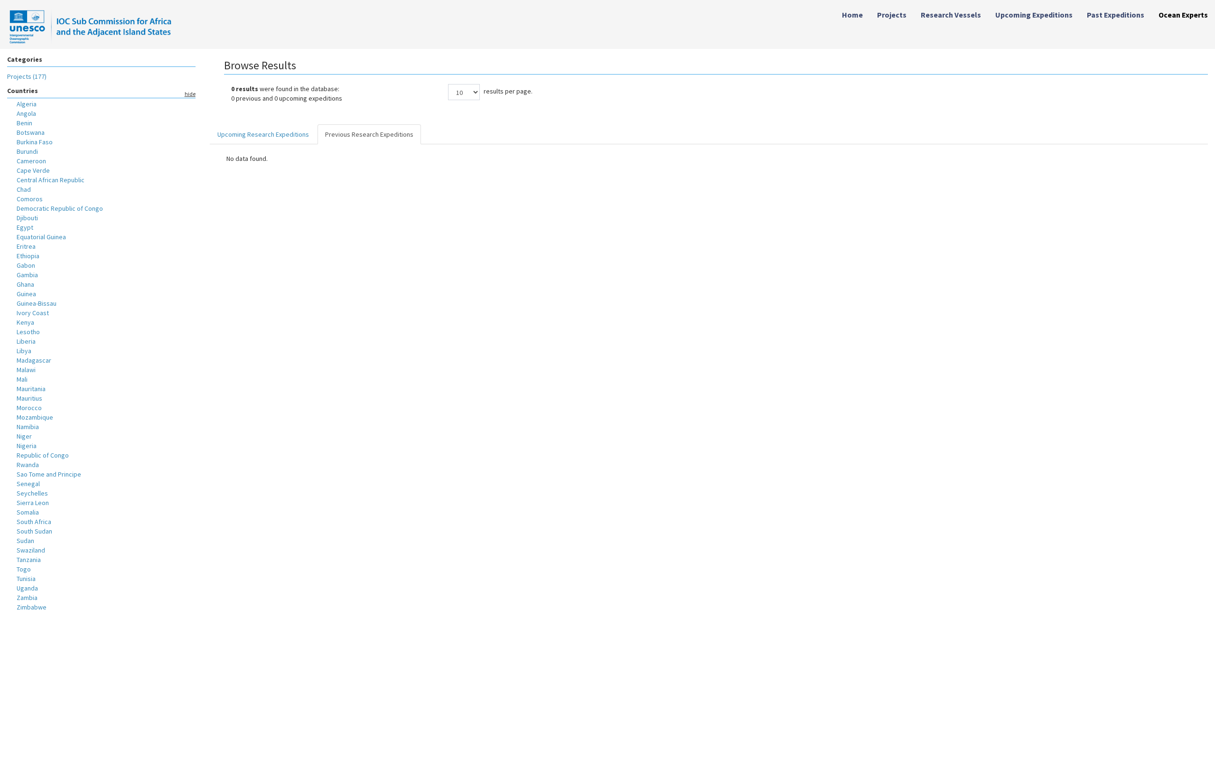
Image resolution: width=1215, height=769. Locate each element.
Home (852, 14)
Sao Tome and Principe (49, 474)
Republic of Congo (43, 455)
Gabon (26, 265)
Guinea (26, 294)
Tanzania (29, 559)
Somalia (28, 512)
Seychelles (32, 493)
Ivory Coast (33, 313)
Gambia (27, 275)
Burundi (27, 151)
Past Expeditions (1115, 14)
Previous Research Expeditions (369, 134)
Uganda (27, 588)
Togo (24, 569)
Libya (24, 351)
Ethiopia (28, 256)
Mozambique (35, 417)
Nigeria (27, 445)
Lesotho (28, 332)
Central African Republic (50, 180)
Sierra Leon (33, 502)
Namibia (28, 426)
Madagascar (34, 360)
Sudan (25, 540)
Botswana (31, 132)
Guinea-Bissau (36, 303)
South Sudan (34, 531)
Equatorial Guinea (41, 237)
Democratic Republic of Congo (60, 208)
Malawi (26, 370)
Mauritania (31, 388)
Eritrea (26, 246)
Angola (26, 113)
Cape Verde (33, 170)
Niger (24, 436)
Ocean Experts (1183, 14)
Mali (22, 379)
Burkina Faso (35, 142)
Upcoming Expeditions (1034, 14)
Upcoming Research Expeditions (263, 134)
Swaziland (31, 550)
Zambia (27, 597)
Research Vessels (951, 14)
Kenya (25, 322)
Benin (24, 123)
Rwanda (28, 464)
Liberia (26, 341)
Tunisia (26, 578)
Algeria (27, 104)
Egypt (25, 227)
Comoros (30, 199)
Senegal (28, 483)
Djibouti (27, 218)
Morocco (29, 407)
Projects (892, 14)
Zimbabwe (32, 607)
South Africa (34, 521)
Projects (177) (27, 76)
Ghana (25, 284)
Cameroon (31, 161)
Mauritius (29, 398)
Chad (24, 189)
